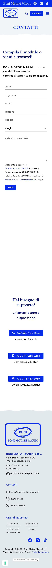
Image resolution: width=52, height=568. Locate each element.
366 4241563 (18, 505)
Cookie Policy (32, 560)
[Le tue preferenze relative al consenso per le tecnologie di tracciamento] (5, 563)
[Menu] (47, 13)
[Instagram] (41, 3)
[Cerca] (26, 13)
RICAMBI (36, 13)
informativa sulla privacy (16, 168)
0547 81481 (17, 499)
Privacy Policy (10, 180)
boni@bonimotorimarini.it (24, 492)
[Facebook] (35, 3)
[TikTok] (47, 3)
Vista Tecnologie (40, 552)
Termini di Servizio (27, 180)
